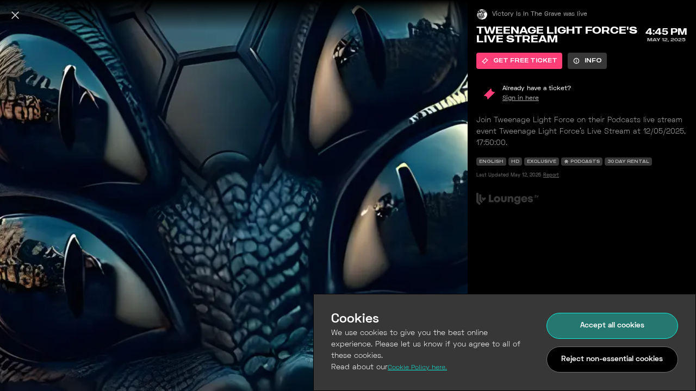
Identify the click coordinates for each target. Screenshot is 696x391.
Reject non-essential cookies (612, 359)
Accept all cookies (612, 325)
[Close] (15, 15)
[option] (519, 61)
